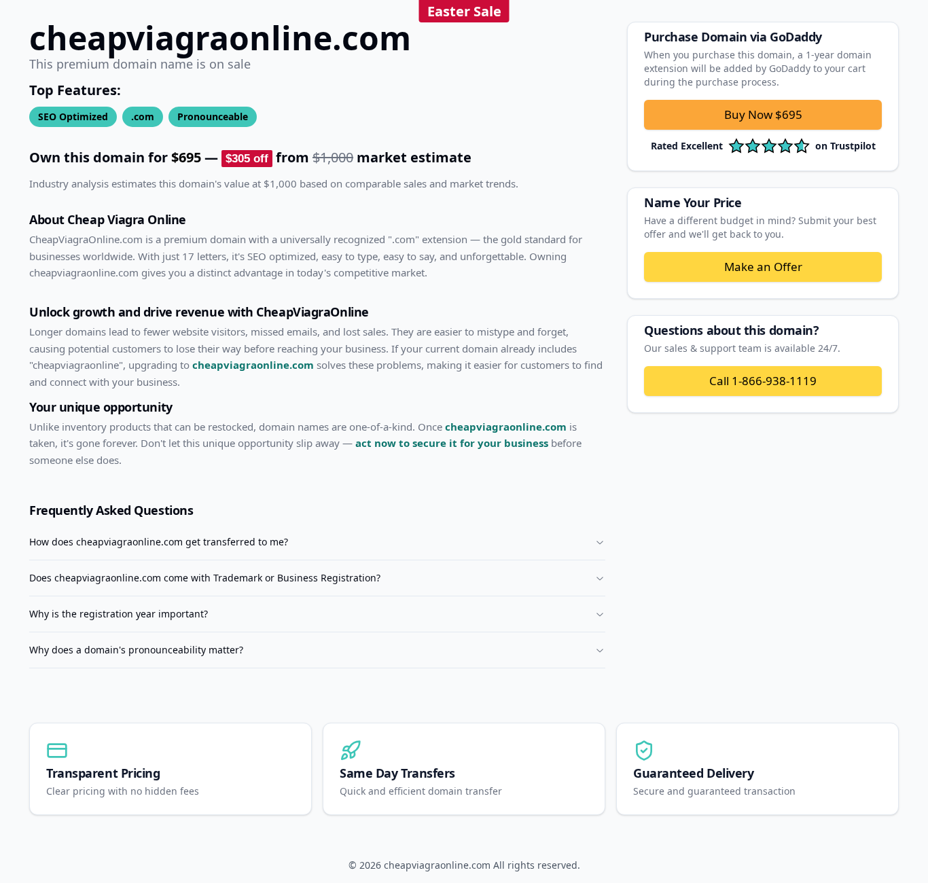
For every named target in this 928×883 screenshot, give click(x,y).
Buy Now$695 (763, 114)
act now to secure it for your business (451, 443)
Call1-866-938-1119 (763, 381)
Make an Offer (763, 266)
